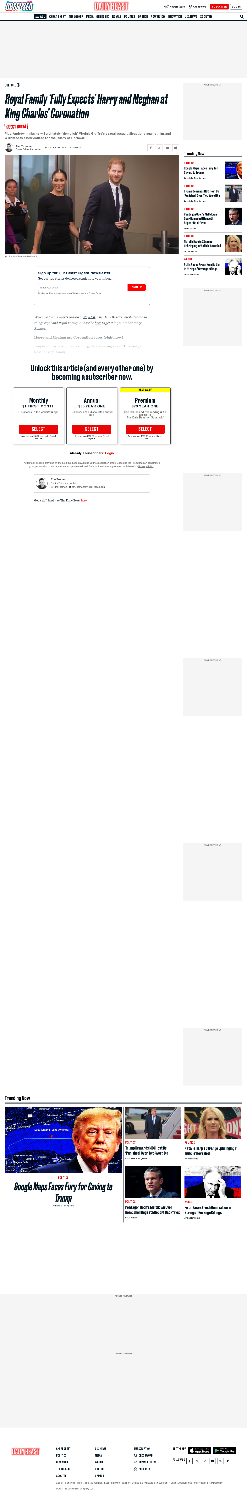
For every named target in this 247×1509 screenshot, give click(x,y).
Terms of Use (79, 293)
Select (38, 429)
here (84, 500)
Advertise (97, 1483)
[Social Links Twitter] (197, 1462)
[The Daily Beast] (111, 7)
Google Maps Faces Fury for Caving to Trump (63, 1192)
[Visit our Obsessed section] (32, 7)
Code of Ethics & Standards (138, 1483)
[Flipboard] (228, 1462)
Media (90, 16)
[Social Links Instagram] (205, 1462)
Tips (79, 1483)
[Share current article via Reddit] (175, 147)
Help (107, 1483)
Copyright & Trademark (208, 1483)
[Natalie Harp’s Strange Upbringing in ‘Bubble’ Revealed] (233, 251)
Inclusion (161, 1483)
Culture (100, 1469)
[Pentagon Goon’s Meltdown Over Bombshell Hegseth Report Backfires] (233, 224)
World (99, 1462)
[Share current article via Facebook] (150, 147)
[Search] (242, 17)
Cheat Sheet (57, 16)
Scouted (206, 16)
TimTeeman (60, 487)
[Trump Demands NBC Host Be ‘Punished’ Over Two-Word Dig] (233, 201)
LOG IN (236, 6)
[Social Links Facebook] (189, 1462)
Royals (116, 16)
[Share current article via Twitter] (159, 147)
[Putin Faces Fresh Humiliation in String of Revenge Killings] (233, 274)
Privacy (115, 1483)
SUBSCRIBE (219, 6)
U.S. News (191, 16)
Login (109, 453)
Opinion (143, 16)
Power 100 (158, 16)
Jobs (86, 1483)
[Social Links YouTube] (213, 1462)
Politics (129, 16)
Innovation (174, 16)
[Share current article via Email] (167, 147)
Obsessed (102, 16)
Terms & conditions (180, 1483)
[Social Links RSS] (220, 1462)
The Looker (76, 16)
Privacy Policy (95, 293)
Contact (70, 1483)
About (59, 1483)
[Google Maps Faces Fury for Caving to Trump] (233, 178)
